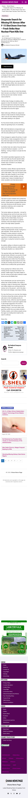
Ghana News (20, 758)
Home (4, 665)
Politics (5, 711)
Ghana (11, 758)
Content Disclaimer (8, 685)
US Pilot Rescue (5, 42)
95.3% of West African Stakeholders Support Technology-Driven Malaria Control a (13, 412)
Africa (4, 718)
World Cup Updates (8, 731)
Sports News (6, 713)
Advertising (6, 676)
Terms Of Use (6, 698)
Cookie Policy (6, 687)
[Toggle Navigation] (25, 2)
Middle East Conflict (19, 39)
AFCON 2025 (6, 755)
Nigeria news (6, 765)
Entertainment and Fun (9, 720)
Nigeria (13, 761)
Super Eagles (16, 768)
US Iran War (14, 41)
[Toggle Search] (22, 2)
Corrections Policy (8, 691)
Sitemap (5, 673)
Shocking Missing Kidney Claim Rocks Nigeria (13, 455)
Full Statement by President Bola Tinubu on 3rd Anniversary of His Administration (12, 440)
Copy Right (6, 671)
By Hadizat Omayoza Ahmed (11, 45)
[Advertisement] (14, 551)
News (4, 709)
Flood (4, 758)
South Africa (6, 768)
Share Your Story (7, 740)
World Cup (6, 771)
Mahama (5, 761)
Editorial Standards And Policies (11, 693)
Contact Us (6, 669)
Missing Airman (5, 41)
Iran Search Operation (7, 39)
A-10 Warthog (6, 38)
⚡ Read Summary (7, 66)
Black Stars (6, 729)
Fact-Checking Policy (8, 696)
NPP (15, 765)
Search (3, 359)
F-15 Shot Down (15, 38)
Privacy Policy (6, 682)
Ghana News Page (14, 785)
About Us (5, 667)
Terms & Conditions (8, 702)
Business (5, 715)
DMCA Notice (6, 700)
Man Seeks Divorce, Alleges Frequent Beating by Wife (13, 448)
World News (5, 15)
